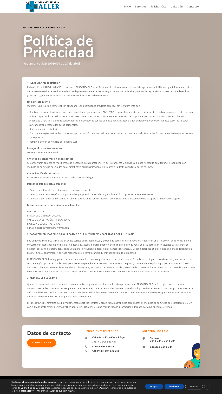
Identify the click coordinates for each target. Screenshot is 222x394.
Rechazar (174, 386)
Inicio (127, 6)
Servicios (140, 6)
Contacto (193, 6)
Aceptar (154, 386)
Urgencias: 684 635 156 (105, 350)
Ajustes (194, 386)
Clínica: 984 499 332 (104, 346)
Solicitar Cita (158, 6)
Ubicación (177, 6)
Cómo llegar (41, 342)
